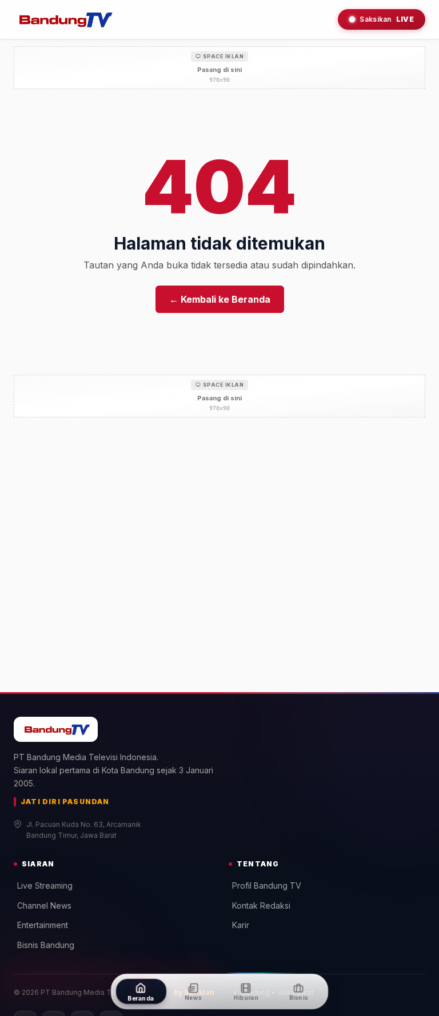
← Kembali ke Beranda (219, 299)
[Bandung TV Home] (64, 19)
